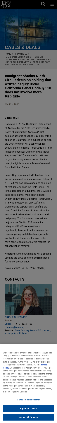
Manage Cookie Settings (28, 400)
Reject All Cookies (28, 408)
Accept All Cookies (28, 417)
